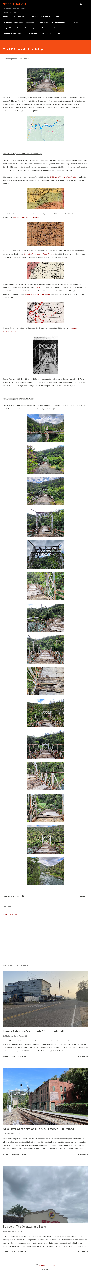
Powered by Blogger (47, 1265)
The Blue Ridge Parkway (40, 16)
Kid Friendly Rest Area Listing (39, 33)
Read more (83, 1056)
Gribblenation (14, 4)
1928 (38, 287)
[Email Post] (23, 896)
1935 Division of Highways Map (37, 294)
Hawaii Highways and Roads (36, 28)
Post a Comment (10, 914)
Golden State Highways (12, 33)
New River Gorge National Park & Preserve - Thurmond (38, 1128)
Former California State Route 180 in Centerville (34, 1031)
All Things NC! (19, 16)
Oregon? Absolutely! (11, 28)
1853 (10, 160)
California (14, 896)
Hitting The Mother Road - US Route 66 (18, 22)
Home (5, 16)
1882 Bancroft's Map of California (26, 217)
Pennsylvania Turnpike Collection (53, 22)
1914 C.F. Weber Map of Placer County (39, 254)
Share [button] (82, 896)
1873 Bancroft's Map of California (63, 177)
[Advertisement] (45, 940)
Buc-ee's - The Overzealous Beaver (25, 1226)
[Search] (81, 4)
